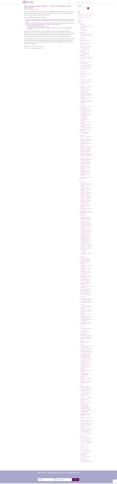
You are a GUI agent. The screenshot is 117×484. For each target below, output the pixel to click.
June (82, 344)
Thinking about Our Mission (86, 68)
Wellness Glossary (84, 258)
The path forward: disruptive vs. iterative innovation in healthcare (86, 307)
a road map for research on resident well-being (38, 26)
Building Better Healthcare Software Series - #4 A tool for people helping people (86, 224)
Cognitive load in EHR (85, 360)
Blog (86, 2)
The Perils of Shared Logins (86, 392)
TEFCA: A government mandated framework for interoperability (85, 171)
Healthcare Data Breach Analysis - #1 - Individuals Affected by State (86, 201)
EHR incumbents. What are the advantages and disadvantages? (86, 115)
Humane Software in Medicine (86, 57)
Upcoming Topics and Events (86, 65)
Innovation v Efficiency (85, 66)
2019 (80, 180)
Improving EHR (83, 251)
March (82, 84)
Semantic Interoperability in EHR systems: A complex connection (86, 249)
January (82, 135)
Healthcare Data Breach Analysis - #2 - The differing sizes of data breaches (86, 197)
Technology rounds (84, 203)
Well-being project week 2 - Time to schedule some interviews (47, 7)
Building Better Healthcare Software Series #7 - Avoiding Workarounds (86, 212)
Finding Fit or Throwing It (85, 456)
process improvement (84, 17)
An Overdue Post (84, 76)
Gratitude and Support (85, 82)
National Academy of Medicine (67, 19)
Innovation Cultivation (85, 421)
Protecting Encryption (85, 49)
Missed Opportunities (85, 52)
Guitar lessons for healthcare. (86, 348)
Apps (82, 2)
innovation (90, 14)
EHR (78, 14)
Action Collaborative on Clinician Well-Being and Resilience (42, 19)
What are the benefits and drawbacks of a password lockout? (86, 185)
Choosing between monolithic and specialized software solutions (86, 102)
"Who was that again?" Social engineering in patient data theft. (86, 338)
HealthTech (81, 14)
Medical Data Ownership (85, 89)
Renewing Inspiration (85, 446)
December (82, 24)
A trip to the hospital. (85, 440)
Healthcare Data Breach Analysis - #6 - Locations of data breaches (86, 163)
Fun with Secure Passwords (86, 358)
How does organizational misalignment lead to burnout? (85, 283)
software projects (39, 46)
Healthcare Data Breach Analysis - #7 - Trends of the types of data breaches (86, 159)
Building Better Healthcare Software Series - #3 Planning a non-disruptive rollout (86, 231)
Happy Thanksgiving (84, 221)
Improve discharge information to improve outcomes (85, 395)
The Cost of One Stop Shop (86, 79)
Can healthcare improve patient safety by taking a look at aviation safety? (86, 356)
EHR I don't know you (85, 452)
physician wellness (31, 46)
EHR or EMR (83, 447)
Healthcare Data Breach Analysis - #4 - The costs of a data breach (86, 189)
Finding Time (83, 28)
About (78, 2)
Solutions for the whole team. (86, 441)
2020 (80, 22)
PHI (84, 14)
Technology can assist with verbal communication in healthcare (86, 414)
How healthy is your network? (86, 420)
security (90, 17)
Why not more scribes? (85, 47)
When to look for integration (86, 397)
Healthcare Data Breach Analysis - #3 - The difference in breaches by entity (86, 193)
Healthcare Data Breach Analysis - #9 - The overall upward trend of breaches (86, 150)
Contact (91, 2)
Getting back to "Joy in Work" (86, 246)
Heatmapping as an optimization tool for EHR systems (86, 143)
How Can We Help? (84, 30)
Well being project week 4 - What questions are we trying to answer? (86, 311)
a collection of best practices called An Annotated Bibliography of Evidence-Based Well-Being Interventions (49, 28)
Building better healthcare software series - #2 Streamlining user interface (86, 235)
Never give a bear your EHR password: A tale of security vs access (86, 95)
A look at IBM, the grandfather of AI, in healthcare (85, 119)
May (81, 78)
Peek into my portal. (85, 449)
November (82, 32)
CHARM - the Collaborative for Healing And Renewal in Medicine (41, 23)
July (81, 70)
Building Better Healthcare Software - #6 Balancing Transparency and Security (86, 218)
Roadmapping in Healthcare (86, 106)
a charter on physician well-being (35, 25)
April (82, 435)
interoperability (80, 15)
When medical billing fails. (86, 431)
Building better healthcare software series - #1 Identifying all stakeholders (86, 239)
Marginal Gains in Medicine (86, 45)
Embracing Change (84, 459)
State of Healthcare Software (86, 461)
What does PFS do (84, 329)
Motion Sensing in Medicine (86, 328)
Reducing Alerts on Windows (86, 33)
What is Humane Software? (86, 58)
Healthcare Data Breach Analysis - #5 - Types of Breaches (85, 167)
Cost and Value (84, 71)
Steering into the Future (85, 81)
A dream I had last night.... (86, 438)
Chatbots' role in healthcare (86, 244)
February (82, 104)
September (83, 51)
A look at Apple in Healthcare (86, 127)
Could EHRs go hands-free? (86, 353)
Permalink (26, 48)
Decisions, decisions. (85, 436)
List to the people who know (86, 450)
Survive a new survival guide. (86, 433)
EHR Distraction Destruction (86, 294)
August (82, 60)
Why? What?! (83, 458)
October (82, 38)
